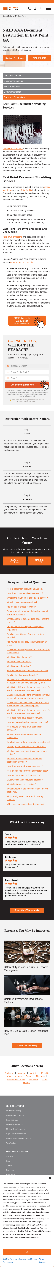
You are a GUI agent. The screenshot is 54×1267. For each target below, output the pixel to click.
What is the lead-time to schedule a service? (27, 598)
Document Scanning (13, 81)
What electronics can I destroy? (21, 784)
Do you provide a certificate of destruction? (26, 746)
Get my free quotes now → (24, 385)
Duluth (29, 1076)
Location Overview (12, 75)
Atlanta (18, 1076)
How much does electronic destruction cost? (27, 771)
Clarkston (8, 1073)
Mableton (33, 1079)
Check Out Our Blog (27, 1045)
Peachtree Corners (16, 1079)
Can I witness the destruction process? (25, 780)
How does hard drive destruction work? (25, 718)
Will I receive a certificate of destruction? (25, 804)
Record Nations (8, 16)
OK (27, 1252)
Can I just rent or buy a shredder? (22, 675)
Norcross (40, 1076)
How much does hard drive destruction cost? (27, 722)
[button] (50, 1178)
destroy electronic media (21, 262)
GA (16, 16)
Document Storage (12, 92)
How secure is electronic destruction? (24, 775)
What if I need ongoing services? (22, 602)
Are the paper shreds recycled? (21, 607)
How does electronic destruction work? (25, 766)
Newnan (21, 1073)
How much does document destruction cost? (27, 670)
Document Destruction (14, 97)
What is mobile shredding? (19, 657)
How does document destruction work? (25, 593)
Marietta (33, 1073)
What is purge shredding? (19, 666)
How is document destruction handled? (25, 589)
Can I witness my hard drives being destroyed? (28, 742)
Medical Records (12, 86)
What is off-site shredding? (19, 662)
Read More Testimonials (27, 910)
